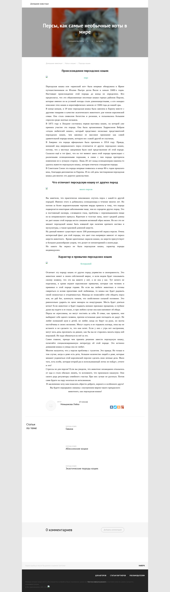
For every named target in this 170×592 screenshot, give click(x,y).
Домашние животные (39, 3)
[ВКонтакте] (111, 407)
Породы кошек (84, 63)
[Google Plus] (122, 407)
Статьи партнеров (118, 576)
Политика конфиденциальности (96, 582)
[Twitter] (115, 407)
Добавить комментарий (113, 530)
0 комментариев (59, 529)
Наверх (142, 566)
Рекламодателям (137, 576)
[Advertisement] (85, 499)
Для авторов (100, 576)
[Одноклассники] (118, 407)
